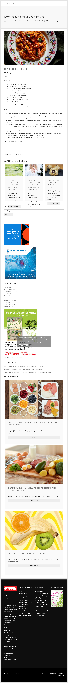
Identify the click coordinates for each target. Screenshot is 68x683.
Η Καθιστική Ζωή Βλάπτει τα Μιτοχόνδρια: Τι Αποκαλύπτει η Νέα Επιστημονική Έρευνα (27, 372)
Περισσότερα (34, 437)
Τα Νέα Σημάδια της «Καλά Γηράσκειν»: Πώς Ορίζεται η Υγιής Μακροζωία (23, 369)
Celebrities (7, 302)
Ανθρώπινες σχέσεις (9, 304)
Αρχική (5, 21)
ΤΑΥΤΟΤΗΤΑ (45, 673)
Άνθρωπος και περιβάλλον (11, 289)
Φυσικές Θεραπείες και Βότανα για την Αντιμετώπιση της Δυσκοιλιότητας (23, 366)
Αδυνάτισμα (7, 287)
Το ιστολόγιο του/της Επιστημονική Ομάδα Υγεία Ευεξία (30, 21)
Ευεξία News (7, 293)
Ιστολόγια (11, 21)
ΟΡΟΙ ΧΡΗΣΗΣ (54, 673)
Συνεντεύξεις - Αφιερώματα (11, 296)
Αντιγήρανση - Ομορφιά (10, 291)
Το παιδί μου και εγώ (10, 300)
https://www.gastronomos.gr (15, 141)
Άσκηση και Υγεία (8, 306)
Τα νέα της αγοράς (9, 298)
